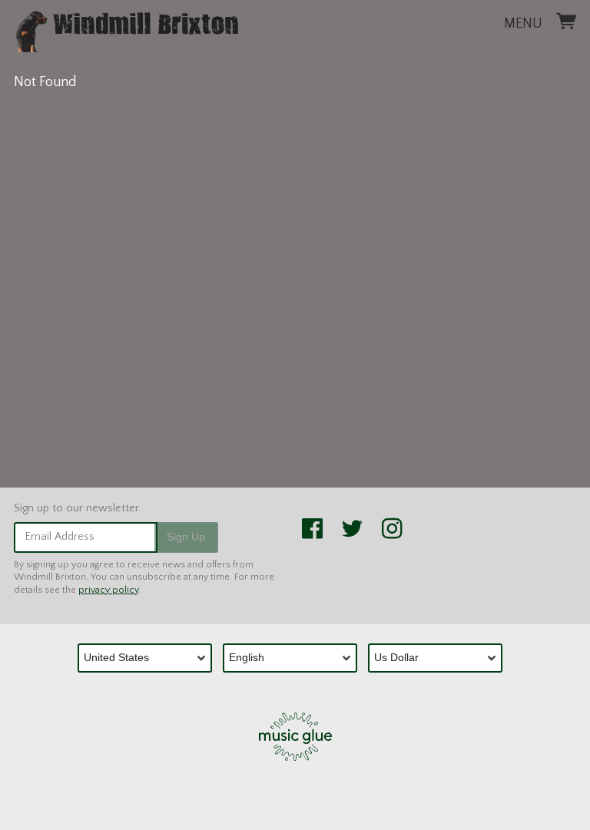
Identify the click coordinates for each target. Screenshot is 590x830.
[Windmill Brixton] (126, 28)
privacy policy (108, 590)
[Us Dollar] (440, 658)
